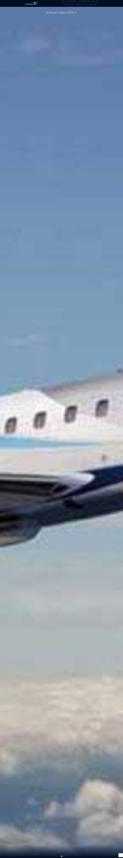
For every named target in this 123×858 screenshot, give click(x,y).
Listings (66, 4)
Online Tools (79, 4)
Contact (62, 1)
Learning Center (93, 4)
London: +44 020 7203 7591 (83, 1)
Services (72, 4)
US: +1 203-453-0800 (70, 1)
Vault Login (93, 1)
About (85, 4)
